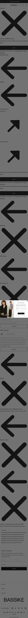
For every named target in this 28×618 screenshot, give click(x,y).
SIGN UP (21, 313)
